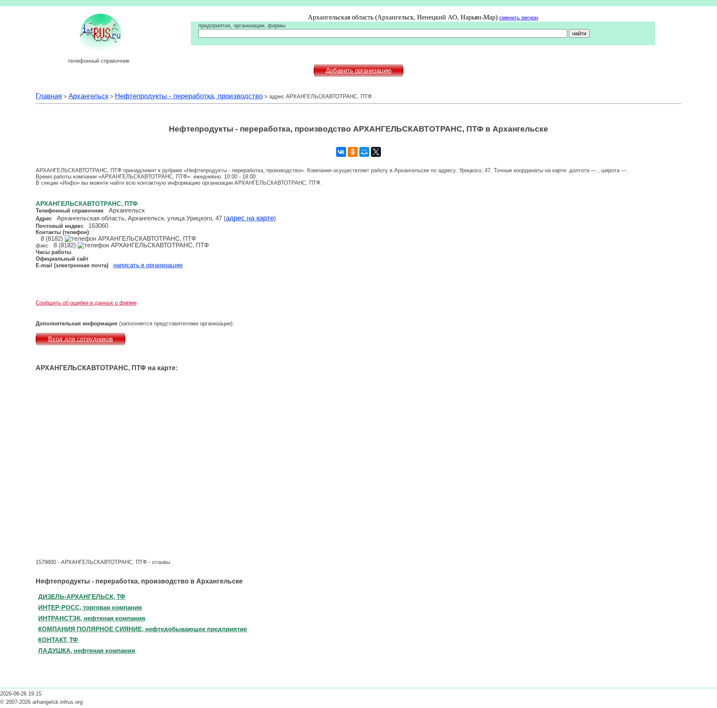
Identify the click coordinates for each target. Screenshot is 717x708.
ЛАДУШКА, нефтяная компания (86, 650)
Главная (49, 96)
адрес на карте (250, 218)
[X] (376, 152)
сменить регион (518, 18)
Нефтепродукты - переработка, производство (189, 96)
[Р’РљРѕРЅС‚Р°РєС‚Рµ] (341, 152)
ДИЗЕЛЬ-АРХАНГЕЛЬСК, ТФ (81, 596)
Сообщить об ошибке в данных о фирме (86, 303)
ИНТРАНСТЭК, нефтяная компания (91, 618)
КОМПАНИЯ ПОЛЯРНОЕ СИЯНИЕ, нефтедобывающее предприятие (142, 628)
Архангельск (88, 96)
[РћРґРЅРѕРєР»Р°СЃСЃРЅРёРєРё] (353, 152)
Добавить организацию (358, 70)
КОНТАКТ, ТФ (58, 639)
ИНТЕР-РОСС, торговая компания (90, 607)
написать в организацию (148, 265)
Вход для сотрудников (80, 339)
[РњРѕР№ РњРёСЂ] (364, 152)
